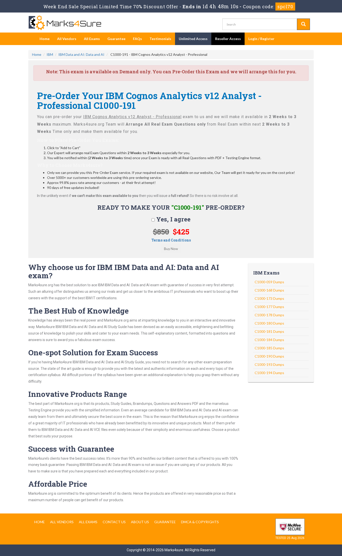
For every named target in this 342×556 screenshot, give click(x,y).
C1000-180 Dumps (269, 323)
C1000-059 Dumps (269, 282)
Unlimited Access (193, 39)
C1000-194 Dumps (269, 373)
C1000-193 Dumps (269, 364)
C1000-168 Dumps (269, 290)
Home (45, 39)
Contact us (114, 522)
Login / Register (261, 39)
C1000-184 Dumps (269, 340)
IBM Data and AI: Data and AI (81, 54)
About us (140, 522)
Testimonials (160, 39)
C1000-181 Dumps (269, 331)
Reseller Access (228, 39)
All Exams (92, 39)
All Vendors (66, 39)
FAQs (137, 39)
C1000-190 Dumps (269, 356)
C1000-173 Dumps (269, 298)
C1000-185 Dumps (269, 348)
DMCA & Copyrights (200, 522)
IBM (50, 54)
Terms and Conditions (171, 240)
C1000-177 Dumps (269, 307)
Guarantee (116, 39)
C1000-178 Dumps (269, 315)
